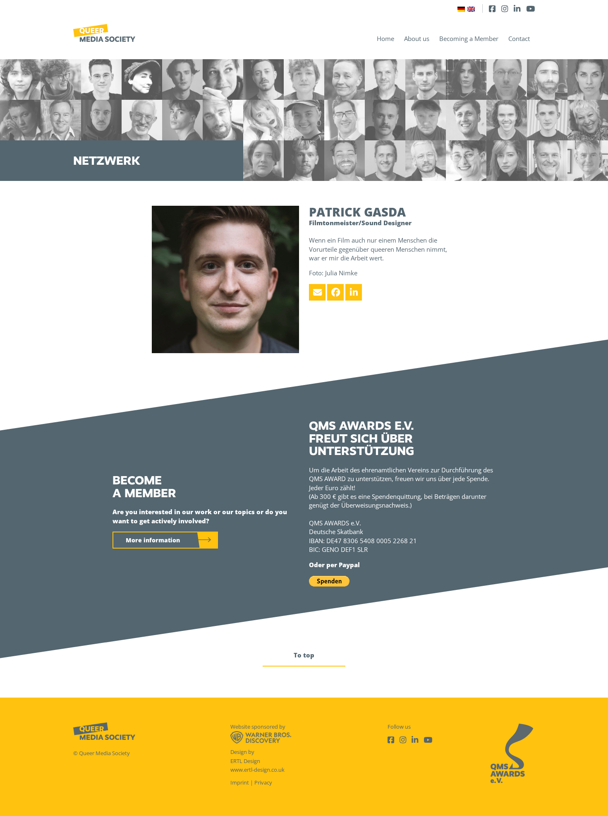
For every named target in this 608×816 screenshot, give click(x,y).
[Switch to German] (461, 8)
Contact (519, 38)
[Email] (317, 292)
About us (416, 38)
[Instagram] (504, 8)
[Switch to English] (471, 8)
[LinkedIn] (517, 8)
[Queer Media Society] (104, 33)
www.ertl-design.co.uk (257, 769)
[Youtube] (530, 8)
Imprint (239, 782)
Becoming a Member (468, 38)
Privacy (263, 782)
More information (153, 540)
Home (385, 38)
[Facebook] (492, 8)
